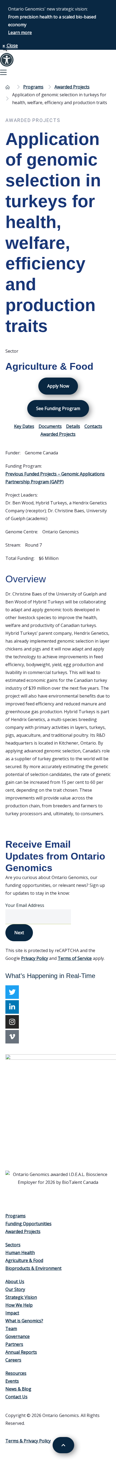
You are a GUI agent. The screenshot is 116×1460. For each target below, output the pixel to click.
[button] (58, 73)
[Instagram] (12, 1022)
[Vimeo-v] (12, 1036)
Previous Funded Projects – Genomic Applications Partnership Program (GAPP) (55, 478)
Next (19, 933)
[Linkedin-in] (12, 1007)
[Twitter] (12, 992)
